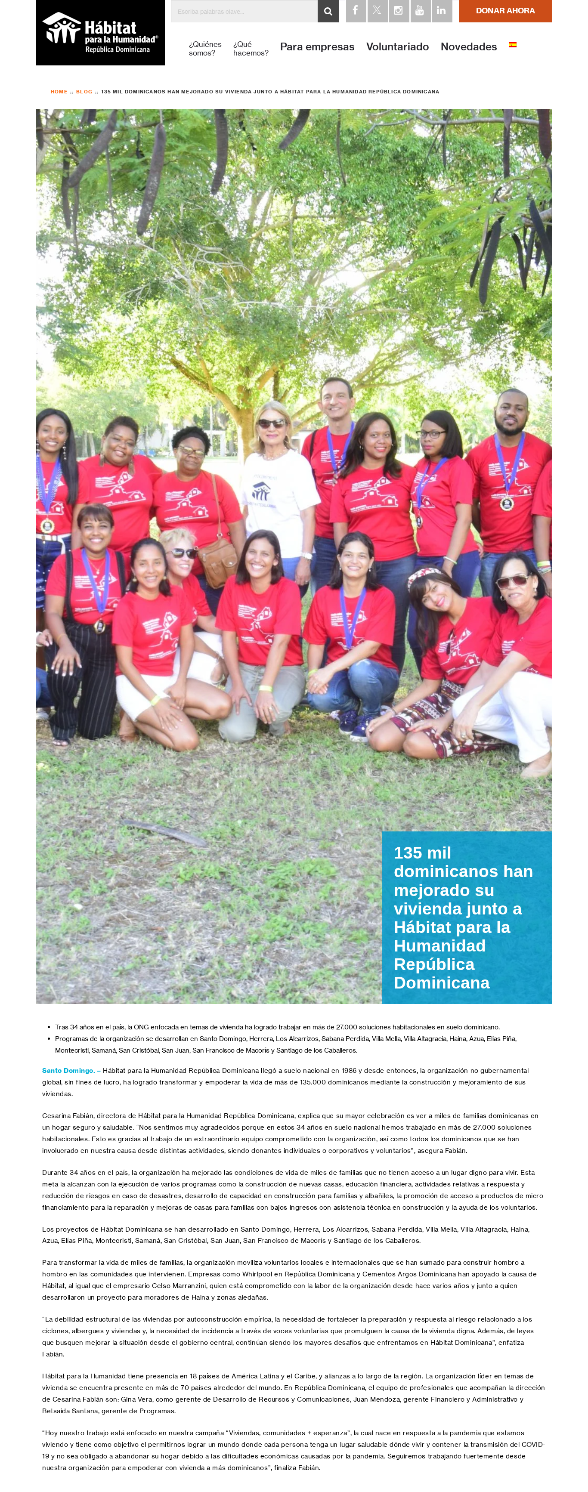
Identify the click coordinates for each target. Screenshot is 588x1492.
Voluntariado (397, 46)
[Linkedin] (441, 11)
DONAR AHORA (505, 10)
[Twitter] (377, 11)
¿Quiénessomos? (205, 48)
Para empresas (317, 46)
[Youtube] (420, 11)
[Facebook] (355, 11)
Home (59, 92)
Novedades (469, 46)
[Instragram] (398, 11)
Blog (84, 92)
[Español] (513, 44)
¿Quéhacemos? (251, 48)
